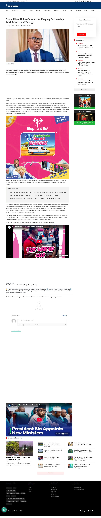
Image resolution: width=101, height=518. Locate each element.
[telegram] (83, 1)
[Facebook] (75, 1)
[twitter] (81, 1)
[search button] (27, 1)
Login (65, 315)
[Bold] (19, 325)
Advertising (54, 489)
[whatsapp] (90, 1)
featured (13, 495)
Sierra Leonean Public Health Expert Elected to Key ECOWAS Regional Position (34, 195)
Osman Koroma (10, 63)
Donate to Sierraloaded (20, 292)
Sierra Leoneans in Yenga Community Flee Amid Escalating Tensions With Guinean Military (38, 192)
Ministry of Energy (32, 285)
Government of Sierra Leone (13, 493)
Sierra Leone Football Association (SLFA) (15, 498)
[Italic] (21, 325)
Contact (23, 1)
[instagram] (77, 1)
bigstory (23, 493)
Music (24, 10)
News (7, 10)
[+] (39, 324)
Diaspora (78, 10)
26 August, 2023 (10, 25)
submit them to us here (60, 291)
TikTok (55, 289)
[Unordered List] (29, 325)
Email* (78, 26)
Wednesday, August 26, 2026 (12, 1)
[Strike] (25, 325)
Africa (85, 10)
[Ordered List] (27, 325)
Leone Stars (23, 501)
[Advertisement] (68, 5)
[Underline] (23, 325)
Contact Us (54, 494)
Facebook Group (30, 289)
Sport (71, 10)
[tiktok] (79, 1)
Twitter (38, 289)
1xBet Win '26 (15, 10)
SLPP (8, 495)
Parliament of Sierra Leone (12, 501)
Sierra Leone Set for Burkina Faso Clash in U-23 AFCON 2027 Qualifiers (85, 82)
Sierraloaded (15, 289)
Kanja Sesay (9, 285)
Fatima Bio (9, 503)
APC (15, 487)
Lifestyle (56, 10)
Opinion (93, 10)
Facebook (23, 289)
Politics (38, 10)
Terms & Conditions (79, 489)
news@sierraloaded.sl (47, 291)
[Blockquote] (31, 325)
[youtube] (88, 1)
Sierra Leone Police (11, 490)
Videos (31, 10)
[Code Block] (33, 325)
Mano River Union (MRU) (20, 285)
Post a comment (27, 25)
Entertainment (46, 10)
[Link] (36, 325)
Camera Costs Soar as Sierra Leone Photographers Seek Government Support (85, 55)
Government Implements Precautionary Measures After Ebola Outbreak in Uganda (35, 198)
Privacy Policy (77, 487)
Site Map (53, 491)
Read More (50, 473)
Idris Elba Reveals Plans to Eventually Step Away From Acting (85, 47)
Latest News (80, 40)
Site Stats (53, 493)
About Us (53, 487)
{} (37, 324)
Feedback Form (55, 496)
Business (64, 10)
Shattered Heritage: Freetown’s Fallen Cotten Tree (18, 459)
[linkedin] (85, 1)
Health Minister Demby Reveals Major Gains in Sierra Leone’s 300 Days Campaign (86, 63)
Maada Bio (9, 487)
